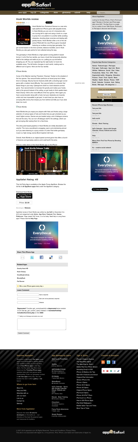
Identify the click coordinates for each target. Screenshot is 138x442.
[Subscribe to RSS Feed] (104, 362)
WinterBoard (56, 381)
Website (28, 208)
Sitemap (19, 403)
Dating (117, 82)
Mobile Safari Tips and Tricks (86, 405)
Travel (101, 77)
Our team (36, 359)
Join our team (21, 396)
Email (94, 82)
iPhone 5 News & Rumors (85, 359)
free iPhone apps (27, 366)
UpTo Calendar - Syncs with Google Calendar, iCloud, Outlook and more (60, 389)
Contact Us (20, 401)
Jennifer (55, 416)
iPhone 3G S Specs (83, 385)
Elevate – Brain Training (100, 123)
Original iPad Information (85, 377)
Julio (58, 411)
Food (105, 77)
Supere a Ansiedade (58, 405)
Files (115, 73)
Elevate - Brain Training (60, 397)
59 (52, 371)
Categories (44, 13)
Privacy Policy (70, 430)
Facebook (41, 257)
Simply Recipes (57, 414)
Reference (101, 70)
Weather (95, 80)
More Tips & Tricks (83, 408)
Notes (103, 73)
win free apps (23, 376)
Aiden (54, 411)
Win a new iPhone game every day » (31, 286)
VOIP (117, 80)
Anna (54, 366)
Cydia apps (103, 68)
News (115, 77)
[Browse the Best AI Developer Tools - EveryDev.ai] (42, 235)
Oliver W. (59, 366)
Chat (112, 70)
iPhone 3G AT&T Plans (84, 395)
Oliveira (56, 393)
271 (53, 393)
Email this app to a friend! (22, 257)
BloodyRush (21, 278)
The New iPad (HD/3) (84, 362)
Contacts (107, 82)
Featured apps (102, 66)
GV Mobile (55, 376)
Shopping (109, 75)
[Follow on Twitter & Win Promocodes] (109, 362)
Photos (112, 80)
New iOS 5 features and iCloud (87, 374)
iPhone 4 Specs (82, 382)
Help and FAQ (21, 390)
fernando (56, 399)
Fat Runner (20, 281)
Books (94, 85)
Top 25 (33, 13)
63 (52, 399)
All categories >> (111, 85)
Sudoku (54, 364)
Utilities (94, 70)
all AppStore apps (29, 186)
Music (118, 68)
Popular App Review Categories (103, 62)
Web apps (101, 85)
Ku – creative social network (101, 148)
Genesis (56, 383)
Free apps (95, 68)
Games (59, 214)
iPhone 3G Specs (82, 387)
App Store (42, 214)
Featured (49, 214)
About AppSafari (98, 16)
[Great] (22, 22)
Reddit (60, 257)
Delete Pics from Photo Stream (87, 367)
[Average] (20, 22)
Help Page (34, 218)
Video (117, 70)
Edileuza (62, 399)
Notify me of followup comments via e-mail (31, 316)
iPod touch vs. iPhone (84, 398)
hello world (96, 118)
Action (36, 214)
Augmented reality (98, 75)
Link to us (20, 398)
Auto (112, 82)
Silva (61, 393)
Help (88, 13)
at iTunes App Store (24, 196)
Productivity (96, 73)
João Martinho (61, 373)
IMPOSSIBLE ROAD (59, 369)
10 (52, 404)
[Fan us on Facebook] (115, 362)
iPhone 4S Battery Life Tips (86, 372)
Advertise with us (22, 393)
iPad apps (112, 66)
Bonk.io (62, 378)
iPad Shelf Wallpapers (84, 403)
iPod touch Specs (82, 393)
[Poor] (19, 22)
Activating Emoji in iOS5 (85, 369)
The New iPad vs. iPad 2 (85, 364)
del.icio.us (51, 257)
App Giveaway (66, 13)
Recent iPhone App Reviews (102, 105)
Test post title (96, 108)
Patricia (56, 404)
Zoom (26, 23)
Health (101, 80)
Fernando (62, 383)
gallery (35, 379)
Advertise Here (80, 83)
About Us (20, 388)
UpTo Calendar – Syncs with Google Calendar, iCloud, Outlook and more (104, 129)
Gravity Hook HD (22, 268)
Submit (77, 13)
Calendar (100, 82)
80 (52, 383)
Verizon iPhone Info (83, 380)
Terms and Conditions (57, 430)
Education (116, 75)
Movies (106, 80)
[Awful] (17, 22)
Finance (95, 77)
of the (42, 8)
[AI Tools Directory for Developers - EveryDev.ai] (107, 167)
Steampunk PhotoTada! (60, 359)
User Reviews (28, 23)
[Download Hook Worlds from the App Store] (23, 35)
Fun (54, 214)
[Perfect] (24, 22)
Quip (94, 135)
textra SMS (56, 378)
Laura (54, 361)
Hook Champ (21, 272)
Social (108, 70)
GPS (111, 73)
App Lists (111, 68)
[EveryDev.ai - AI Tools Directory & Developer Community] (107, 45)
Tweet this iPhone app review (32, 257)
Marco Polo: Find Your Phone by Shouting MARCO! (106, 141)
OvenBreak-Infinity (23, 275)
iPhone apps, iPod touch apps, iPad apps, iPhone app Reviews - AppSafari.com (40, 4)
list (41, 379)
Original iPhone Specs (84, 390)
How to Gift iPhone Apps (85, 400)
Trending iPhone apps (33, 370)
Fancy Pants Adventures (60, 409)
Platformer (19, 216)
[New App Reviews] (22, 13)
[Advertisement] (79, 48)
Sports (110, 77)
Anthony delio (62, 416)
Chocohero (55, 402)
